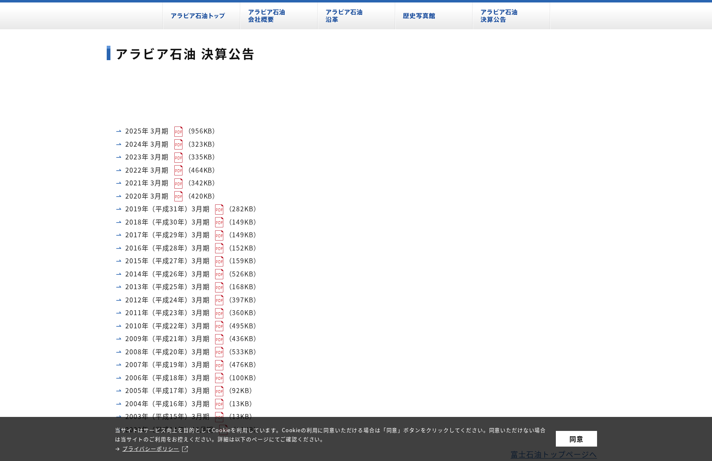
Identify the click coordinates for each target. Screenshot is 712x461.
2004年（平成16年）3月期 (167, 403)
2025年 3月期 (147, 131)
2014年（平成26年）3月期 (167, 273)
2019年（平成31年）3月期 (167, 208)
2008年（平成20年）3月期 (167, 351)
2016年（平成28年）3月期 (167, 248)
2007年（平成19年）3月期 (167, 364)
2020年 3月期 (147, 196)
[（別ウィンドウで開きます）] (179, 130)
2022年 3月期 (147, 170)
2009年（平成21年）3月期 (167, 338)
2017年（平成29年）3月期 (167, 234)
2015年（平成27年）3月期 (167, 260)
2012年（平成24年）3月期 (167, 299)
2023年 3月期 (147, 156)
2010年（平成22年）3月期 (167, 325)
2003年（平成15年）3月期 (167, 416)
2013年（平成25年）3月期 (167, 286)
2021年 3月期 (147, 182)
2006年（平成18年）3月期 (167, 377)
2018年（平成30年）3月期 (167, 222)
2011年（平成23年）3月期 (167, 312)
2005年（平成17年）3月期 (167, 390)
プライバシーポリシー (150, 448)
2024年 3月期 (147, 144)
